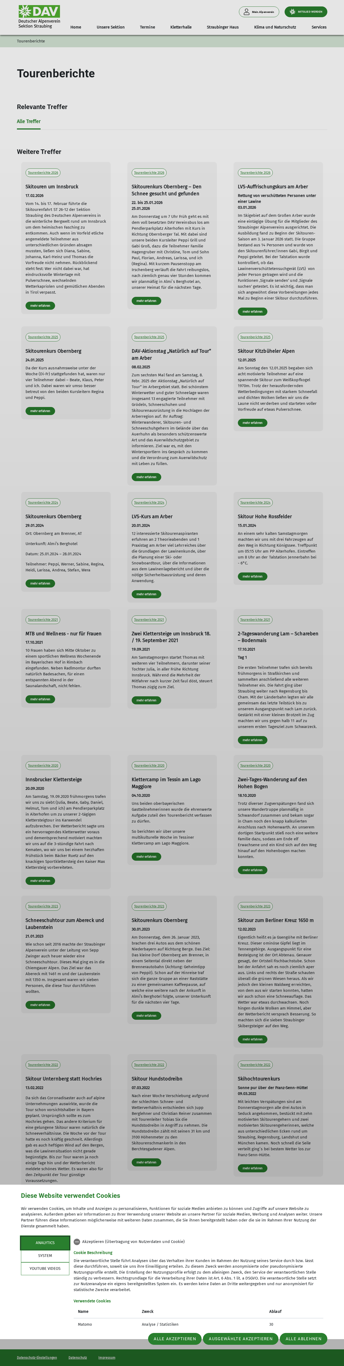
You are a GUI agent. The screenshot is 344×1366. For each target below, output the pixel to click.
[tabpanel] (198, 1284)
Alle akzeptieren (175, 1338)
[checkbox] (198, 1242)
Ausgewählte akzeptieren (241, 1338)
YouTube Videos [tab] (45, 1268)
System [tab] (45, 1255)
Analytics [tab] (45, 1242)
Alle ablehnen (304, 1338)
